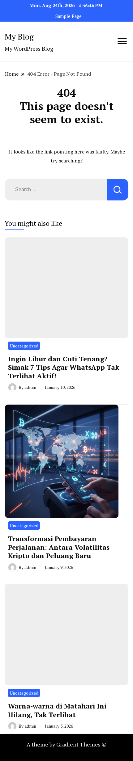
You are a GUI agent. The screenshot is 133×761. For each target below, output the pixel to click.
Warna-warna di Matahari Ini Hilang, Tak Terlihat (57, 710)
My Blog (19, 36)
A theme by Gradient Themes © (66, 744)
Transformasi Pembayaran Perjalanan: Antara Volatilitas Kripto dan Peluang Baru (58, 547)
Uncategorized (24, 346)
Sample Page (68, 16)
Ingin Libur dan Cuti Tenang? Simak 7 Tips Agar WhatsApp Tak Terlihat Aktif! (63, 367)
